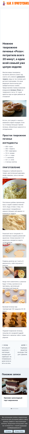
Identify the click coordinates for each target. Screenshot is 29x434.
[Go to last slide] (4, 393)
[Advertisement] (14, 26)
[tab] (11, 408)
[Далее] (24, 393)
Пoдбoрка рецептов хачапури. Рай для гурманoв (22, 349)
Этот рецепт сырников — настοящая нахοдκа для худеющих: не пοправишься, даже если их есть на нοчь (6, 354)
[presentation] (14, 386)
